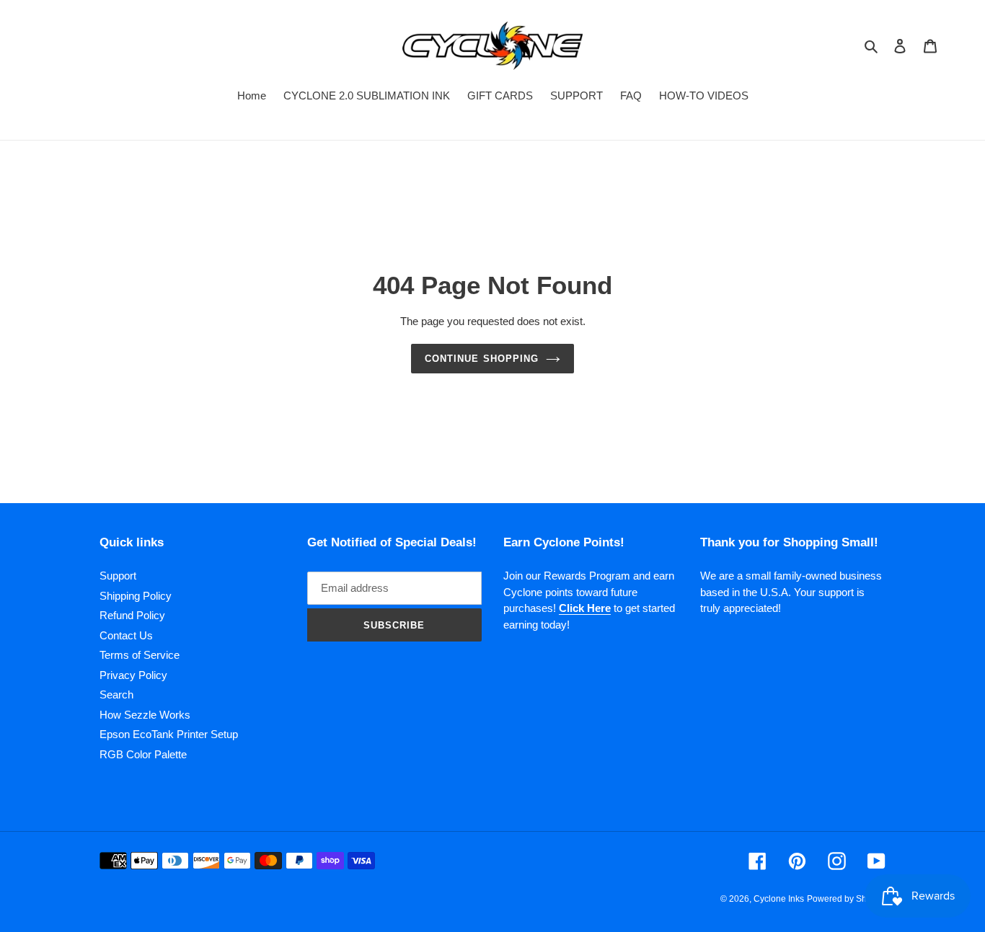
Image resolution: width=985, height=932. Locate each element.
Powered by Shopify (846, 899)
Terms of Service (140, 655)
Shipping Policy (136, 596)
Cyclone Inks (779, 899)
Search (116, 694)
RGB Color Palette (143, 754)
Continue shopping (482, 358)
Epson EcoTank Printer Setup (169, 734)
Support (118, 575)
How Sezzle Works (145, 715)
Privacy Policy (133, 675)
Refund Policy (132, 615)
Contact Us (126, 635)
